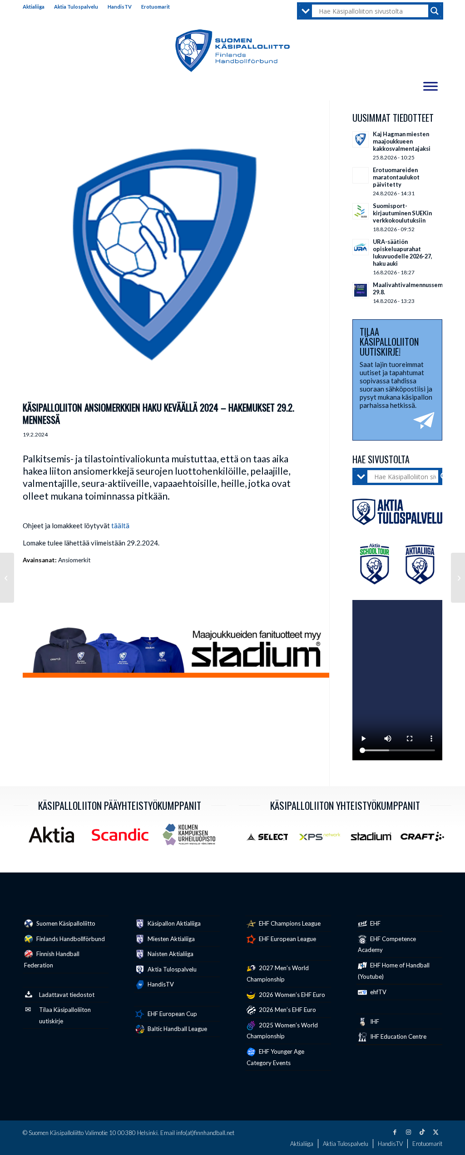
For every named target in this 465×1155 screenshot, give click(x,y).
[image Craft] (425, 840)
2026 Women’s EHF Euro (291, 994)
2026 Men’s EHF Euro (286, 1009)
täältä (120, 525)
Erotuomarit (155, 7)
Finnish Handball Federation (51, 959)
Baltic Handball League (176, 1028)
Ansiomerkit (74, 560)
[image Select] (271, 840)
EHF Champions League (289, 923)
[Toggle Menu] (430, 86)
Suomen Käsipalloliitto (65, 923)
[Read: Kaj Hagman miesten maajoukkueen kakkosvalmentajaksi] (360, 139)
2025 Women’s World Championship (282, 1030)
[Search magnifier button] (434, 11)
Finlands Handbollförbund (70, 938)
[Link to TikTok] (422, 1132)
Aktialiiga (34, 7)
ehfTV (377, 992)
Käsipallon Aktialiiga (173, 923)
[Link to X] (435, 1132)
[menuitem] (36, 7)
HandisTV (120, 7)
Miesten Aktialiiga (170, 938)
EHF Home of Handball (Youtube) (394, 971)
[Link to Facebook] (394, 1132)
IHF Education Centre (397, 1036)
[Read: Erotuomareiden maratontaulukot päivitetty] (360, 175)
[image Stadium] (374, 840)
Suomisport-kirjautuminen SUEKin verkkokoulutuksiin (402, 213)
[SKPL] (165, 255)
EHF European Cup (171, 1013)
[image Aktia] (54, 838)
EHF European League (286, 938)
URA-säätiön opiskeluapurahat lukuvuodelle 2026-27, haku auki (402, 252)
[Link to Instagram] (408, 1132)
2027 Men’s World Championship (278, 973)
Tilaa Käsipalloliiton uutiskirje (65, 1015)
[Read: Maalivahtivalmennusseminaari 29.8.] (360, 290)
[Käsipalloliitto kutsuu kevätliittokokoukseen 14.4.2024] (7, 578)
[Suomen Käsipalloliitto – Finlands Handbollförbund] (232, 51)
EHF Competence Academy (387, 944)
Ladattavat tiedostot (66, 994)
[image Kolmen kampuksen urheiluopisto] (192, 838)
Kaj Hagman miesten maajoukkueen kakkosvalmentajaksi (401, 141)
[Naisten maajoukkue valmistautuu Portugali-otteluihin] (458, 578)
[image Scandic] (123, 838)
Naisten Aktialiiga (169, 953)
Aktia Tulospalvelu (76, 7)
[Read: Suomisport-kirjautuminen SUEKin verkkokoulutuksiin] (360, 211)
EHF (375, 923)
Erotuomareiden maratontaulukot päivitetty (396, 177)
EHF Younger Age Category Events (275, 1057)
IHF (374, 1021)
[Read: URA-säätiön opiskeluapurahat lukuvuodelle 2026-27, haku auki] (360, 247)
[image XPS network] (323, 840)
